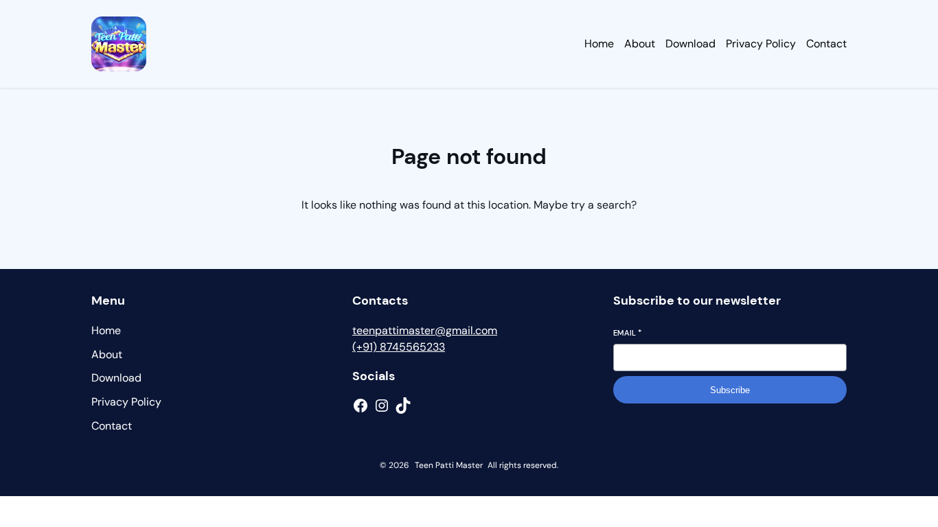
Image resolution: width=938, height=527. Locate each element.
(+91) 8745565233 (398, 347)
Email (627, 333)
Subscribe (730, 390)
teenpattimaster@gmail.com (424, 330)
